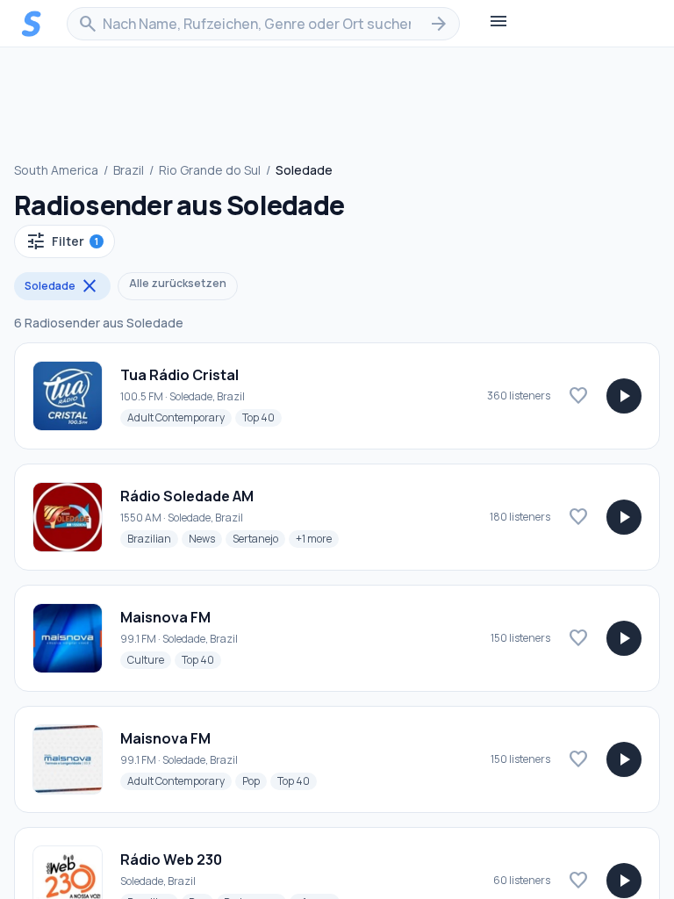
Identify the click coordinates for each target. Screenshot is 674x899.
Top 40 (262, 417)
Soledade (62, 286)
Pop (254, 780)
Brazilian (152, 538)
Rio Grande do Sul (210, 170)
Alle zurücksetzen (177, 283)
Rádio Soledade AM (187, 496)
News (205, 538)
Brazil (128, 170)
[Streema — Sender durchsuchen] (32, 24)
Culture (149, 659)
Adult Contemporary (179, 417)
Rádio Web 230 (171, 859)
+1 (317, 538)
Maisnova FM (165, 617)
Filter (61, 241)
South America (56, 170)
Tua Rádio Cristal (179, 375)
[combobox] (263, 23)
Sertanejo (259, 538)
